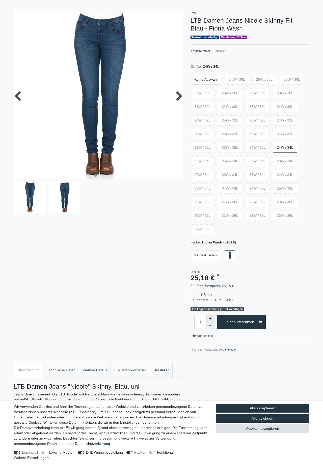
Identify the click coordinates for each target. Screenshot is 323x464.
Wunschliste (204, 336)
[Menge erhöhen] (209, 318)
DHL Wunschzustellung (104, 452)
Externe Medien (61, 452)
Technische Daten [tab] (61, 370)
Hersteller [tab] (161, 370)
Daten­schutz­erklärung (92, 444)
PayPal (139, 452)
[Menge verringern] (209, 325)
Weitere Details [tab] (95, 370)
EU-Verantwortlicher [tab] (130, 370)
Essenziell (30, 452)
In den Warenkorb (240, 322)
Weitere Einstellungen (31, 458)
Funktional (165, 452)
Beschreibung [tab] (29, 370)
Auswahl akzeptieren (262, 428)
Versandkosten (228, 349)
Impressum (104, 438)
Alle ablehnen (262, 418)
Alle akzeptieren (262, 408)
